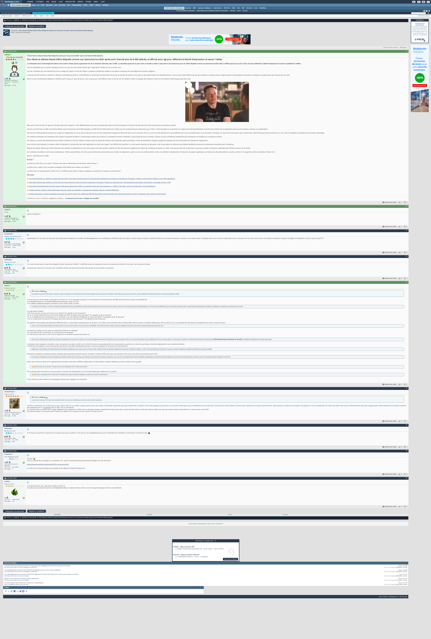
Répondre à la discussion (14, 26)
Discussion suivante (214, 524)
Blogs (53, 2)
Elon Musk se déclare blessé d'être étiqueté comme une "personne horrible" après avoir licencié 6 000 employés (56, 31)
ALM (42, 5)
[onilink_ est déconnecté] (14, 492)
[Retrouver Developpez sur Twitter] (427, 11)
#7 (406, 425)
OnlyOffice (262, 8)
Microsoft (49, 5)
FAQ (47, 2)
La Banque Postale (185, 556)
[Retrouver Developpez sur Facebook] (429, 11)
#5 (406, 282)
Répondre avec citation (391, 202)
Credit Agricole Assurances (189, 549)
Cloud (33, 5)
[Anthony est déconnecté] (14, 71)
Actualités (57, 515)
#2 (406, 206)
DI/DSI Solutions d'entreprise (20, 5)
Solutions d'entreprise (29, 20)
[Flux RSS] (424, 11)
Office (91, 5)
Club (102, 2)
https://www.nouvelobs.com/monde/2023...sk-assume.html (48, 464)
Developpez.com (393, 596)
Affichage (403, 47)
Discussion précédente (198, 524)
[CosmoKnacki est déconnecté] (14, 403)
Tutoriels (39, 2)
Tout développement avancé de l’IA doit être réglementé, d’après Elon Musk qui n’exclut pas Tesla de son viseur (41, 574)
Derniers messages (6, 15)
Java (55, 5)
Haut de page (403, 596)
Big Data (188, 8)
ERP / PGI (227, 8)
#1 (406, 51)
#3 (406, 230)
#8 (406, 450)
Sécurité (249, 8)
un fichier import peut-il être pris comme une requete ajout (24, 583)
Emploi (80, 2)
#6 (406, 388)
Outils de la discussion (390, 47)
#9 (406, 478)
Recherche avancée (423, 15)
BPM (194, 8)
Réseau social (26, 15)
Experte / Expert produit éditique (186, 554)
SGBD (85, 5)
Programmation (76, 5)
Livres (239, 11)
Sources (245, 11)
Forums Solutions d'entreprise (185, 11)
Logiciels (16, 20)
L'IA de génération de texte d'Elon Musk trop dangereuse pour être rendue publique (32, 570)
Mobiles (98, 5)
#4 (406, 256)
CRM (233, 8)
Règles (52, 15)
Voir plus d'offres (230, 559)
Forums (30, 2)
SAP (243, 8)
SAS (238, 8)
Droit (95, 2)
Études (88, 2)
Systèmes (106, 5)
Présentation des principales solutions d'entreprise (212, 11)
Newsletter (70, 2)
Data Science (218, 8)
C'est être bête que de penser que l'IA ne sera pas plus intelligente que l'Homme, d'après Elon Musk (37, 566)
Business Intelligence (204, 8)
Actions (17, 15)
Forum (9, 20)
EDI (68, 5)
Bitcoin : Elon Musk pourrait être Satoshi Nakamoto (21, 579)
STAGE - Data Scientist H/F (184, 547)
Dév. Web (62, 5)
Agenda (41, 15)
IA (38, 5)
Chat (60, 2)
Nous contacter (383, 596)
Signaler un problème (36, 26)
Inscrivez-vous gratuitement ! (43, 13)
